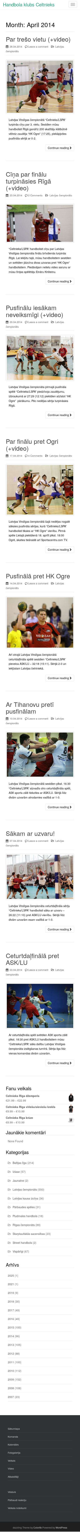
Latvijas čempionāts (61, 195)
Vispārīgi (18, 1251)
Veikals (11, 1460)
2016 (11, 1319)
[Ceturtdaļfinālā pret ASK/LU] (40, 1006)
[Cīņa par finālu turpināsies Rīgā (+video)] (40, 223)
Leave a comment (38, 46)
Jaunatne (18, 1180)
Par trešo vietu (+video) (38, 38)
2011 (11, 1362)
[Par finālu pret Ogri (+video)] (40, 490)
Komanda (13, 1436)
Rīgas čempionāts (24, 1225)
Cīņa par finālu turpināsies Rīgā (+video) (28, 180)
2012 (11, 1353)
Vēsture (12, 1492)
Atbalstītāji (13, 1476)
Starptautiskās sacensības (29, 1234)
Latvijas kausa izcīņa (25, 1198)
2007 (11, 1397)
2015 (11, 1327)
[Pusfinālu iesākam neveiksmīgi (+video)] (40, 358)
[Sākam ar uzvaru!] (40, 877)
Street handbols (22, 1243)
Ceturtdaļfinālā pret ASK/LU (32, 959)
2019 (11, 1293)
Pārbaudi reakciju (17, 1500)
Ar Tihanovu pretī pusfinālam (30, 707)
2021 (11, 1284)
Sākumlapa (14, 1428)
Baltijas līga (20, 1163)
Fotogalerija (14, 1452)
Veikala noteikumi (17, 1508)
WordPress (61, 1527)
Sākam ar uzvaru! (30, 833)
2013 (11, 1345)
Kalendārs (13, 1444)
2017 (11, 1310)
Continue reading (59, 148)
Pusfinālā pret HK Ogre (38, 575)
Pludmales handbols (25, 1216)
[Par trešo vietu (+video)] (40, 87)
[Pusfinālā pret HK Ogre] (40, 622)
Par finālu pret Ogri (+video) (32, 444)
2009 (11, 1379)
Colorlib (37, 1527)
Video (11, 1468)
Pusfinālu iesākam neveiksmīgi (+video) (34, 311)
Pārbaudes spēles (24, 1207)
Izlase (16, 1172)
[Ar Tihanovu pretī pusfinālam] (40, 755)
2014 (11, 1336)
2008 (11, 1388)
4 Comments (35, 455)
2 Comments (35, 195)
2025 (11, 1275)
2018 (11, 1301)
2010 (11, 1371)
